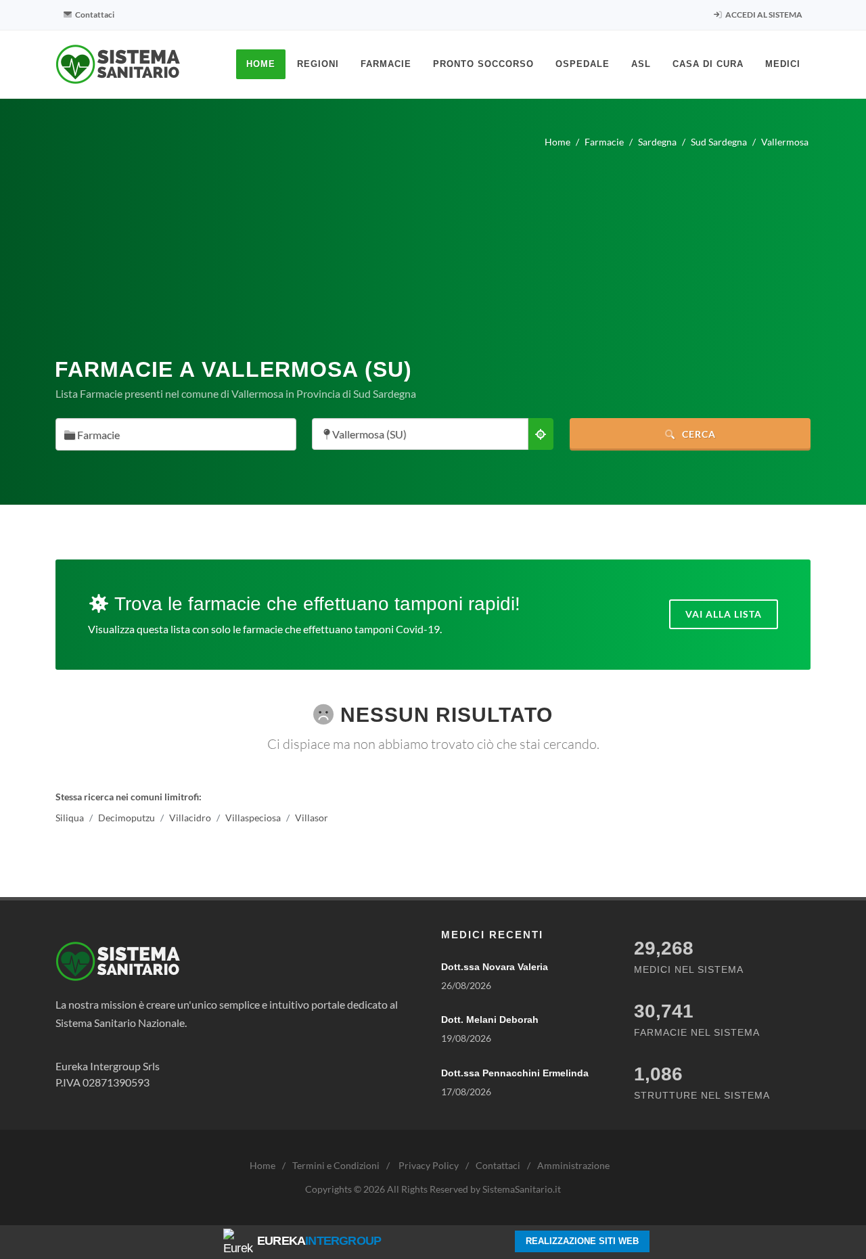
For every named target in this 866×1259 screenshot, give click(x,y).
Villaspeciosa (253, 817)
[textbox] (171, 435)
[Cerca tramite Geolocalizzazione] (540, 434)
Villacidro (190, 817)
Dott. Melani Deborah (490, 1019)
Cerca (697, 434)
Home (262, 1165)
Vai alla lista (723, 614)
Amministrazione (573, 1165)
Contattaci (94, 14)
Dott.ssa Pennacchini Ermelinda (515, 1073)
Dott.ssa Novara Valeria (494, 966)
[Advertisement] (433, 247)
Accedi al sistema (763, 14)
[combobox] (175, 434)
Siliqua (69, 817)
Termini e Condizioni (336, 1165)
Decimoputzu (126, 817)
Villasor (311, 817)
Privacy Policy (428, 1165)
